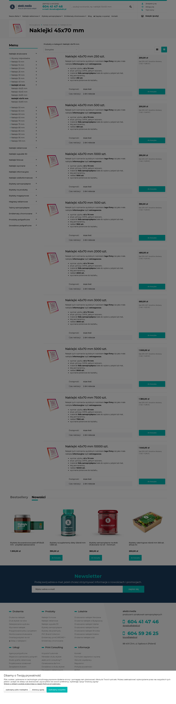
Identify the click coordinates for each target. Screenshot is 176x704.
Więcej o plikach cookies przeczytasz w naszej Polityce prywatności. (32, 684)
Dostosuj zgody (38, 690)
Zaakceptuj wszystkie (56, 690)
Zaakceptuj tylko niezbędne (17, 690)
